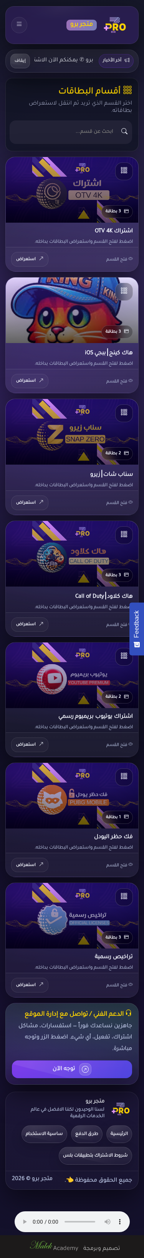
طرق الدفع (86, 1134)
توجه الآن (64, 1069)
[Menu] (19, 25)
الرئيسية (119, 1134)
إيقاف (20, 61)
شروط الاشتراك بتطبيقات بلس (95, 1155)
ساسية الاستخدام (44, 1134)
